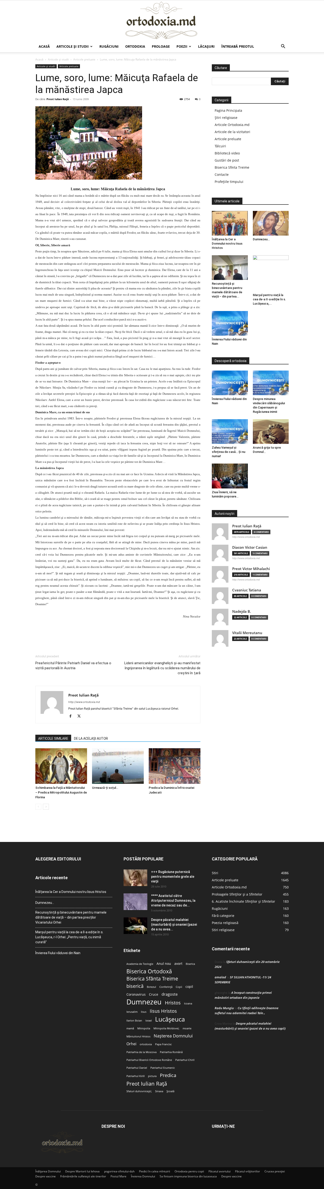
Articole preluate (84, 59)
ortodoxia (146, 1044)
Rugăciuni (109, 46)
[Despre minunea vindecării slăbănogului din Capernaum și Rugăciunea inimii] (271, 383)
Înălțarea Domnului (48, 1171)
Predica (168, 1075)
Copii (179, 987)
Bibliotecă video (227, 153)
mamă (130, 1028)
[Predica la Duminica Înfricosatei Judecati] (174, 766)
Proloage (161, 46)
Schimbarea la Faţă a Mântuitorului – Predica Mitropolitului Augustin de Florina (61, 792)
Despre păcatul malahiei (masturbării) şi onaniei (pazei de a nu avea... (174, 924)
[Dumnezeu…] (271, 223)
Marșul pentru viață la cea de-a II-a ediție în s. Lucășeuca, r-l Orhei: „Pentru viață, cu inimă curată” (69, 937)
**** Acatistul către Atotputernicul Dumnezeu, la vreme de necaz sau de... (173, 900)
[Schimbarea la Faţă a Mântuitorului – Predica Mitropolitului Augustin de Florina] (61, 766)
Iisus (143, 1011)
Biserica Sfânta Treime (152, 978)
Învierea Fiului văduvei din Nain (57, 953)
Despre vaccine (45, 1176)
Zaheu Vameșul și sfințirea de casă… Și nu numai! (228, 452)
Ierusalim (132, 1011)
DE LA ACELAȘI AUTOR (91, 738)
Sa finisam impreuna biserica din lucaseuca (188, 1176)
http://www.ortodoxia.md (84, 702)
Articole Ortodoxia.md (232, 124)
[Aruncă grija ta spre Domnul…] (271, 431)
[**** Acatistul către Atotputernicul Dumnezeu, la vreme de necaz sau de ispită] (135, 901)
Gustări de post (227, 160)
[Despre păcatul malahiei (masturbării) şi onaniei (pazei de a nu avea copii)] (135, 925)
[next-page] (46, 807)
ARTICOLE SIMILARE (53, 738)
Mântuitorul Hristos (138, 1036)
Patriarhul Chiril (184, 1060)
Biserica (190, 964)
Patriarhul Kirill (135, 1076)
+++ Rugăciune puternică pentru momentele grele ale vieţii (172, 876)
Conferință (165, 987)
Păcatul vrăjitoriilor (247, 1171)
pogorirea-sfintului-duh (119, 1171)
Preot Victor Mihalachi (251, 569)
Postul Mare (118, 1176)
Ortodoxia (135, 46)
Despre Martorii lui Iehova (82, 1171)
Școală (170, 1091)
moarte (187, 1028)
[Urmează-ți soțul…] (118, 766)
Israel (148, 1020)
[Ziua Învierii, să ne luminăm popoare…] (230, 476)
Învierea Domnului (143, 1176)
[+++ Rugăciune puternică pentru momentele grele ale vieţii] (135, 877)
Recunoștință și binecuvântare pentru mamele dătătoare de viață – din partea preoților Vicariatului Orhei (70, 917)
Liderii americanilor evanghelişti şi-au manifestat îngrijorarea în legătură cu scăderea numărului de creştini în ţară (162, 668)
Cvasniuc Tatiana (246, 590)
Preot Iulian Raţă (57, 99)
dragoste (170, 994)
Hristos (173, 1002)
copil (189, 987)
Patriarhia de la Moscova (141, 1052)
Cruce (153, 994)
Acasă (44, 46)
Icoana (188, 1003)
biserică (134, 986)
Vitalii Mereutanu (247, 633)
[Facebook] (72, 716)
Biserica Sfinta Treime (232, 167)
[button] (283, 47)
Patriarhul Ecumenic (162, 1067)
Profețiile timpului (229, 181)
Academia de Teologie (139, 964)
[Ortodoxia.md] (162, 20)
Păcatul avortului (219, 1171)
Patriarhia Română (171, 1052)
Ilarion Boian (134, 1020)
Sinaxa (159, 1091)
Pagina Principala (228, 110)
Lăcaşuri (206, 46)
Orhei (131, 1043)
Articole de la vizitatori (232, 132)
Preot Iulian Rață (146, 1083)
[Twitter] (81, 716)
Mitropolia (143, 1028)
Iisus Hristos (163, 1010)
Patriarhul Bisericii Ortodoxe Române (149, 1060)
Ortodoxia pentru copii (189, 1171)
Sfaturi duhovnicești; (139, 1091)
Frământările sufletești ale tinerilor (83, 1176)
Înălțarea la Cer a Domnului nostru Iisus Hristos (227, 243)
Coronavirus (136, 994)
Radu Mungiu (224, 1008)
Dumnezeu (144, 1001)
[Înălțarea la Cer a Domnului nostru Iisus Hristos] (230, 223)
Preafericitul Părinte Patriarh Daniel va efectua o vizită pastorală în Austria (73, 665)
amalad (220, 977)
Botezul (151, 987)
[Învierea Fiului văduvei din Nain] (230, 323)
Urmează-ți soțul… (105, 788)
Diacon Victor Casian (249, 547)
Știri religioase (226, 117)
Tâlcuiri (220, 146)
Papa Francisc (163, 1044)
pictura (152, 1076)
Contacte (222, 174)
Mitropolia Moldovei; (166, 1028)
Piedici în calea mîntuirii (154, 1171)
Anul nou (164, 963)
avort (178, 963)
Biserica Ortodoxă (149, 971)
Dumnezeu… (261, 239)
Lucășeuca (170, 1019)
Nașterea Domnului (173, 1035)
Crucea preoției (274, 1171)
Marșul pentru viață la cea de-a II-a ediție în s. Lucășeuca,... (269, 299)
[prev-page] (38, 807)
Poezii (181, 46)
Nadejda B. (241, 611)
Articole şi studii (72, 46)
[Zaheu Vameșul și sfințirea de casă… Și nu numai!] (230, 431)
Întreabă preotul (237, 46)
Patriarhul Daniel (136, 1067)
